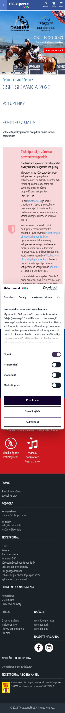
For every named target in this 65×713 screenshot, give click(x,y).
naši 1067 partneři (21, 314)
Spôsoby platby (10, 495)
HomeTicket (8, 595)
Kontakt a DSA (9, 558)
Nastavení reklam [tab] (42, 297)
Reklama (6, 633)
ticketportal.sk (34, 201)
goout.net (55, 267)
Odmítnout (32, 421)
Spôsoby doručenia (11, 491)
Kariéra (5, 550)
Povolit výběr (32, 411)
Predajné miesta (10, 554)
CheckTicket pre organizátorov (17, 666)
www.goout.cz (41, 628)
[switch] (56, 364)
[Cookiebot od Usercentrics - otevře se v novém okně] (44, 288)
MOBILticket (8, 599)
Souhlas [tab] (9, 297)
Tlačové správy (9, 624)
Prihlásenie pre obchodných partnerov (21, 575)
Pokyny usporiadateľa (13, 628)
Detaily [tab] (22, 297)
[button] (54, 5)
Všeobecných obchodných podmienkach (40, 234)
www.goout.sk (41, 624)
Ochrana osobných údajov (15, 566)
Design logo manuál (12, 571)
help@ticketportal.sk (12, 525)
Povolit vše (32, 400)
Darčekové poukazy (11, 604)
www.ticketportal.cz (44, 620)
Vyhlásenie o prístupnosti (14, 579)
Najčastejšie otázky (11, 529)
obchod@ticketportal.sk (14, 515)
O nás (4, 546)
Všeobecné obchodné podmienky (19, 562)
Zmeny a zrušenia (10, 620)
